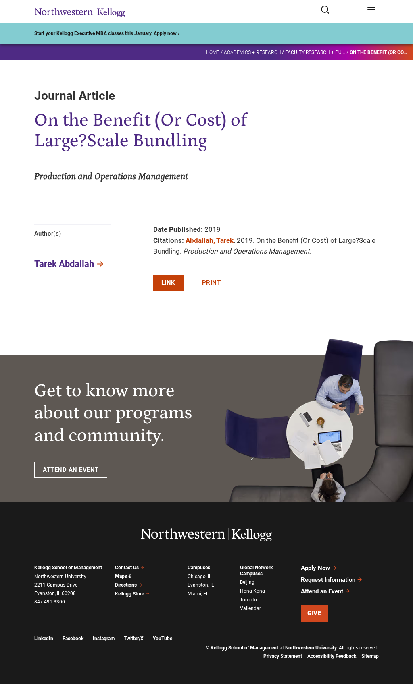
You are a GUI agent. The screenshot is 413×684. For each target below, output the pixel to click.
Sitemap (370, 656)
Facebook (73, 638)
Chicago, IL (199, 576)
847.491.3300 (49, 602)
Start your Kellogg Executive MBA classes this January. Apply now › (106, 33)
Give (314, 613)
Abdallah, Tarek (210, 240)
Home (212, 52)
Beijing (247, 582)
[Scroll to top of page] (399, 642)
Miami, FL (198, 594)
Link (168, 282)
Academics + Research (252, 52)
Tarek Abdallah (64, 264)
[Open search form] (341, 10)
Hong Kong (252, 591)
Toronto (248, 600)
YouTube (162, 638)
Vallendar (250, 608)
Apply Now (315, 568)
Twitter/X (134, 638)
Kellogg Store (129, 594)
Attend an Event (322, 591)
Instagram (104, 638)
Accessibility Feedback (331, 656)
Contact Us (127, 567)
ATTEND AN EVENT (71, 469)
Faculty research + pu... (315, 52)
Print (211, 282)
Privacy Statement (282, 656)
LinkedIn (43, 638)
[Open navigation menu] (371, 10)
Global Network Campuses (256, 571)
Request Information (328, 579)
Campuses (199, 567)
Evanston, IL (201, 585)
